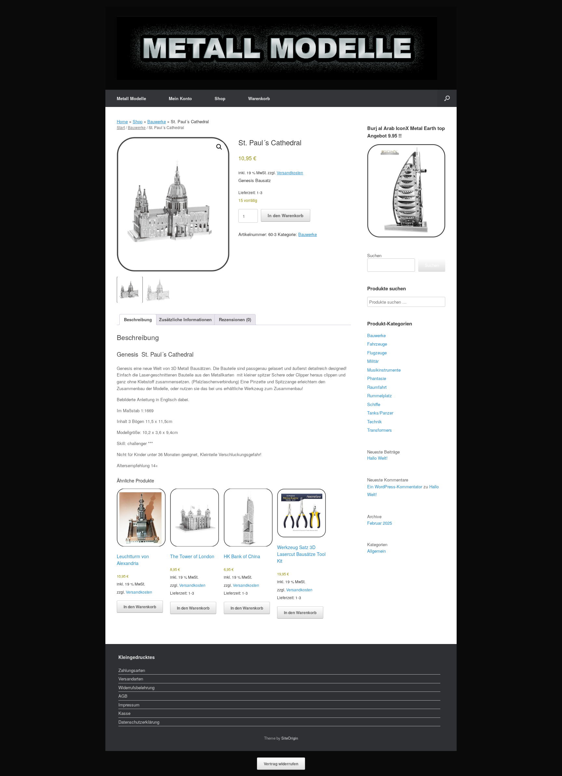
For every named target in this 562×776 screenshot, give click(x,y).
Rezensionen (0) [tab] (235, 319)
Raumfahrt (377, 387)
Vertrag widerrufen (281, 764)
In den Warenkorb (285, 215)
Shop (220, 98)
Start (121, 127)
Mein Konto (180, 98)
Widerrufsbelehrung (136, 687)
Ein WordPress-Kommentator (394, 486)
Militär (373, 361)
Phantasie (376, 378)
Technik (374, 421)
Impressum (129, 705)
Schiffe (373, 404)
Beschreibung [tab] (138, 319)
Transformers (379, 430)
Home (122, 121)
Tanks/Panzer (380, 413)
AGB (122, 696)
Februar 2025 (379, 523)
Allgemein (376, 551)
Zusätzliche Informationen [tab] (185, 319)
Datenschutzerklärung (138, 722)
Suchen (374, 255)
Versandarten (130, 679)
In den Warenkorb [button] (140, 607)
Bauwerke (156, 121)
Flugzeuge (377, 352)
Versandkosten (290, 172)
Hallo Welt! (377, 458)
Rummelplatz (379, 395)
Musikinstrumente (384, 370)
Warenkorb (259, 98)
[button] (447, 98)
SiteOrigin (289, 738)
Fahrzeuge (377, 344)
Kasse (124, 713)
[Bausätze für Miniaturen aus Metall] (277, 48)
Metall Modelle (131, 98)
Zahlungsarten (131, 670)
